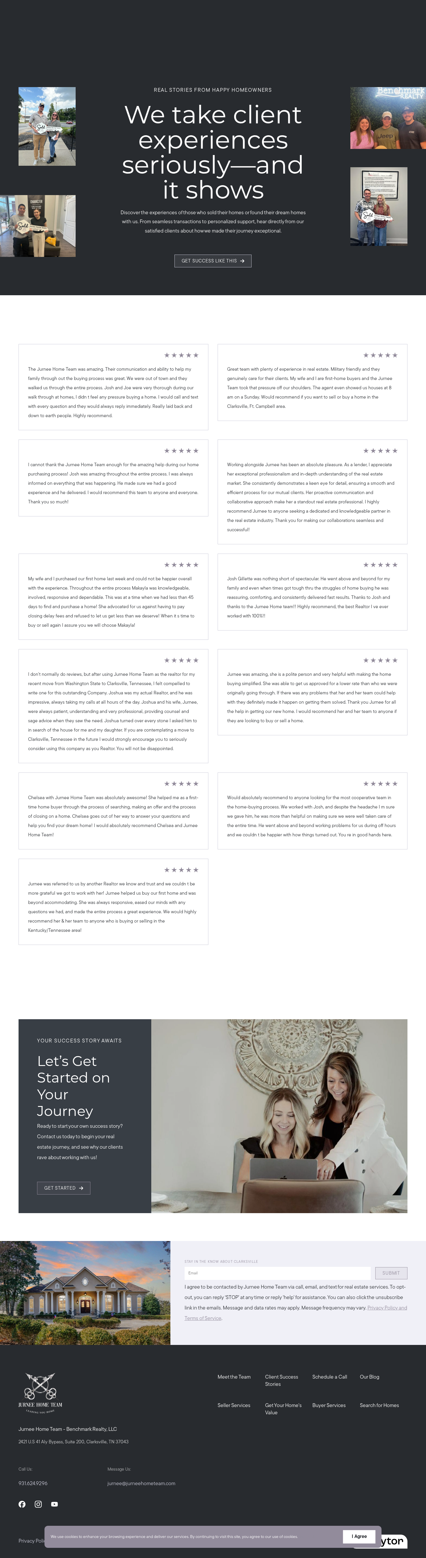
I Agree (359, 1536)
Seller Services (234, 1405)
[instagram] (38, 1504)
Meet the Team (234, 1377)
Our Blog (369, 1377)
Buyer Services (329, 1405)
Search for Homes (379, 1405)
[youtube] (54, 1504)
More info (307, 1537)
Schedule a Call (329, 1377)
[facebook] (22, 1504)
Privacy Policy (34, 1541)
